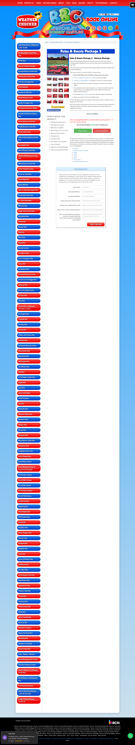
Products (29, 3)
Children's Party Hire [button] (25, 643)
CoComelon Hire (23, 269)
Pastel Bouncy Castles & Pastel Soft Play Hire (26, 468)
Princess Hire (22, 538)
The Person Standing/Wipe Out (82, 80)
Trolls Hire (21, 612)
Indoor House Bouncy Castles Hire (28, 138)
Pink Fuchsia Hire (24, 517)
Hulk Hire (21, 372)
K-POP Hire (22, 61)
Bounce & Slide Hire (25, 92)
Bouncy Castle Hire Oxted (106, 731)
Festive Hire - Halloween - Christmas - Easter (27, 307)
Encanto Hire (22, 295)
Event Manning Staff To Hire (27, 659)
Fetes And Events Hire (25, 195)
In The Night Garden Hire (26, 377)
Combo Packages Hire (25, 103)
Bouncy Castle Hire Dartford (47, 730)
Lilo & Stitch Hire (24, 393)
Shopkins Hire (23, 548)
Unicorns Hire (22, 622)
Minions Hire (22, 425)
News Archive (102, 735)
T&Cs (68, 3)
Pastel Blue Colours (25, 461)
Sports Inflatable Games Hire (28, 190)
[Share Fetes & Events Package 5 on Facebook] (58, 110)
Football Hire (22, 319)
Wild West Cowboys (24, 628)
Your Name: (76, 187)
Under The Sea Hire (24, 617)
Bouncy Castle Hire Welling (107, 733)
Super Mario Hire (24, 580)
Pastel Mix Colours (24, 485)
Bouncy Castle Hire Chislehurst (100, 728)
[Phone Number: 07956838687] (102, 19)
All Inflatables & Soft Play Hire (27, 54)
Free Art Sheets (92, 735)
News (38, 3)
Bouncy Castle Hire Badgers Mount (44, 726)
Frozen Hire (22, 330)
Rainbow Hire (22, 543)
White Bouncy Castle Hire (26, 163)
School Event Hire (24, 649)
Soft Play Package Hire (26, 82)
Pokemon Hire (23, 527)
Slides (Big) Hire (23, 179)
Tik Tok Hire (22, 596)
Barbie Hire (22, 221)
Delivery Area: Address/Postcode (70, 205)
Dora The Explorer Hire (26, 290)
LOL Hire (21, 403)
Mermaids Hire (23, 409)
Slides (75, 158)
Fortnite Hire (22, 324)
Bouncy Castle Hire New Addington (52, 731)
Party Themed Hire (24, 456)
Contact (113, 3)
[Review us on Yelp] (105, 28)
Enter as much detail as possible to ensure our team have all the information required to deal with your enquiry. (69, 217)
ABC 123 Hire (22, 206)
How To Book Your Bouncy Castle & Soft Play (27, 692)
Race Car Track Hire (24, 174)
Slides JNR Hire (23, 185)
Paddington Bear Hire (25, 451)
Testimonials (101, 3)
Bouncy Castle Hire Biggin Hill (27, 728)
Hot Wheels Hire (23, 367)
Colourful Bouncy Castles (26, 274)
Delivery (76, 148)
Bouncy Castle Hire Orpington (89, 731)
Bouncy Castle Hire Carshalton (63, 728)
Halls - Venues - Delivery (26, 654)
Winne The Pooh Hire (25, 633)
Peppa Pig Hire (23, 506)
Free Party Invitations (25, 686)
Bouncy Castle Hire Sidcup (54, 733)
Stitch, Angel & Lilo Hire (26, 575)
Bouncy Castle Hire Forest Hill (99, 730)
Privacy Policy (52, 735)
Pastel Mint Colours (25, 480)
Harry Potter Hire (24, 351)
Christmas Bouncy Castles (27, 665)
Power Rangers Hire (25, 533)
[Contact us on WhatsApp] (130, 736)
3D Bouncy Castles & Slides (27, 108)
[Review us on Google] (93, 28)
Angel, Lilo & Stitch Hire (26, 211)
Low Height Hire (23, 145)
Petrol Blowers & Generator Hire (27, 679)
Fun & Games (77, 159)
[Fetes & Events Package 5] (58, 64)
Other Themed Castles (26, 169)
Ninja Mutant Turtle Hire (26, 440)
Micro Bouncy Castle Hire (26, 150)
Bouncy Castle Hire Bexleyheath (99, 726)
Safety (90, 3)
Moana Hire (22, 430)
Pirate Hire (22, 522)
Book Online (83, 131)
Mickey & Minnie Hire (25, 414)
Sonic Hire (21, 554)
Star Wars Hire (23, 570)
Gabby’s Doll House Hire (26, 335)
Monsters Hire (23, 435)
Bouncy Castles (23, 248)
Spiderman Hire (23, 564)
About (61, 3)
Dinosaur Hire (23, 285)
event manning (85, 94)
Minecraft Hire (23, 419)
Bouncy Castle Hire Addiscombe (24, 726)
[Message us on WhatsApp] (110, 28)
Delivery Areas (49, 3)
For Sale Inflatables (25, 200)
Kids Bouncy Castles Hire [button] (26, 76)
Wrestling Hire (23, 638)
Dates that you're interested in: (70, 200)
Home (19, 3)
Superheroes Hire (24, 585)
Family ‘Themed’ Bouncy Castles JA (26, 700)
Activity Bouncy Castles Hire (27, 71)
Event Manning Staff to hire (81, 161)
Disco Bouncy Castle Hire (26, 121)
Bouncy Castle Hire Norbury (72, 731)
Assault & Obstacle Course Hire (27, 114)
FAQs (74, 3)
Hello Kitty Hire (23, 356)
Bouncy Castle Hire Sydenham (71, 733)
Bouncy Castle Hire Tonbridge (90, 733)
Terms (75, 156)
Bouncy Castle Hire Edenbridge (65, 730)
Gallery (81, 3)
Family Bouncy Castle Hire (27, 127)
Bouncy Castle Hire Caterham (81, 728)
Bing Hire (21, 232)
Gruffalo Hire (22, 340)
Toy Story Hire (23, 601)
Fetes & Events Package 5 (72, 42)
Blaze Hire (21, 237)
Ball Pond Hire (23, 87)
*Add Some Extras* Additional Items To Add (28, 46)
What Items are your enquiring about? (68, 210)
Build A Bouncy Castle (25, 98)
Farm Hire (21, 301)
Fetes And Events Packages (81, 150)
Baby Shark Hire (23, 216)
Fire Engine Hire (23, 314)
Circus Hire (22, 264)
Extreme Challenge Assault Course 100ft (85, 78)
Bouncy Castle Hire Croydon (30, 730)
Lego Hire (21, 388)
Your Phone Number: (74, 196)
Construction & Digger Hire (27, 279)
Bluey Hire (21, 243)
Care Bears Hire (23, 253)
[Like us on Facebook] (88, 28)
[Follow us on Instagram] (99, 28)
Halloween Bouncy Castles (27, 345)
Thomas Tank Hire (24, 591)
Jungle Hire (22, 382)
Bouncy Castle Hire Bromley (45, 728)
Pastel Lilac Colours (25, 475)
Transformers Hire (24, 606)
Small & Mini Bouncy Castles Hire (27, 157)
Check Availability (101, 131)
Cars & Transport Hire (25, 258)
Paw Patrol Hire (23, 501)
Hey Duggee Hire (23, 361)
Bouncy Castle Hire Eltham (82, 730)
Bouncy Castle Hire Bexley (81, 726)
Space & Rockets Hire (25, 559)
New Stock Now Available (26, 66)
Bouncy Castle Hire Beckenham (64, 726)
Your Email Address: (74, 191)
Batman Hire (22, 227)
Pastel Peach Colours (25, 490)
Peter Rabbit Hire (24, 512)
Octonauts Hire (23, 446)
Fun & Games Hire (24, 132)
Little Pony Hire (23, 398)
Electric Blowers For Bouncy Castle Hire (27, 671)
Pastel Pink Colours (25, 496)
